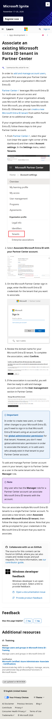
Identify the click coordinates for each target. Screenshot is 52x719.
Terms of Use (35, 711)
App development (17, 35)
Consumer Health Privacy (13, 711)
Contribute (7, 707)
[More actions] (47, 35)
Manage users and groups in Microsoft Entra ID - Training (24, 649)
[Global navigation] (2, 29)
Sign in (47, 29)
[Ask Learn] (43, 35)
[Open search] (40, 29)
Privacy (18, 707)
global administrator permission (26, 435)
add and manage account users (29, 73)
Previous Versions (25, 703)
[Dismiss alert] (48, 4)
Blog (38, 703)
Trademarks (7, 715)
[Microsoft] (26, 29)
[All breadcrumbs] (4, 35)
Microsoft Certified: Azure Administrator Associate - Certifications (25, 662)
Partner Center (9, 90)
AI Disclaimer (8, 703)
